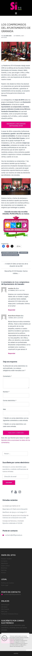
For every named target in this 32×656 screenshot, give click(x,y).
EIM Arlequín (5, 605)
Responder (11, 310)
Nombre (6, 392)
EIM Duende (5, 609)
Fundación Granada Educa (9, 614)
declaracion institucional (10, 255)
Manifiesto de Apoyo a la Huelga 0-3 (14, 512)
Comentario (7, 376)
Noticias (4, 37)
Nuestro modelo (6, 559)
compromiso (23, 252)
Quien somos (5, 566)
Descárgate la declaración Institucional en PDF (16, 125)
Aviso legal (4, 585)
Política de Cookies (7, 583)
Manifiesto (4, 563)
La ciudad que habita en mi (11, 506)
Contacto (4, 561)
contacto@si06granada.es (13, 535)
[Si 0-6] (16, 6)
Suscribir (9, 482)
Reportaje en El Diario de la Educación (15, 509)
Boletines (4, 568)
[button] (16, 653)
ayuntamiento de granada (10, 252)
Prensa (3, 572)
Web (4, 409)
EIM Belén (4, 607)
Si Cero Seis (8, 35)
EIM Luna (4, 611)
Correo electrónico (9, 400)
